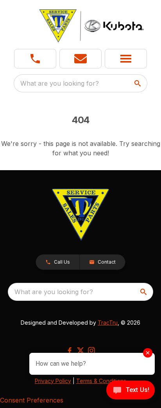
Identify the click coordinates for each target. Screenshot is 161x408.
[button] (35, 58)
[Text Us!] (130, 391)
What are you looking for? (59, 83)
